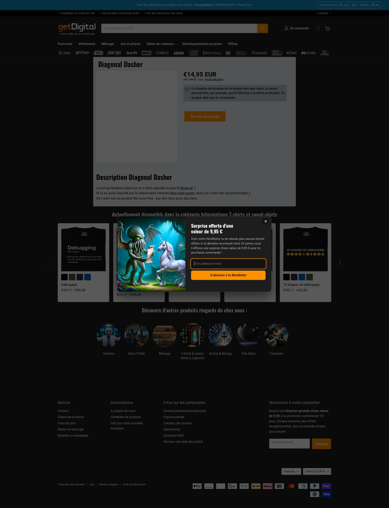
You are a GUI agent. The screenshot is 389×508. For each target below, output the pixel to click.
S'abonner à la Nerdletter (228, 275)
